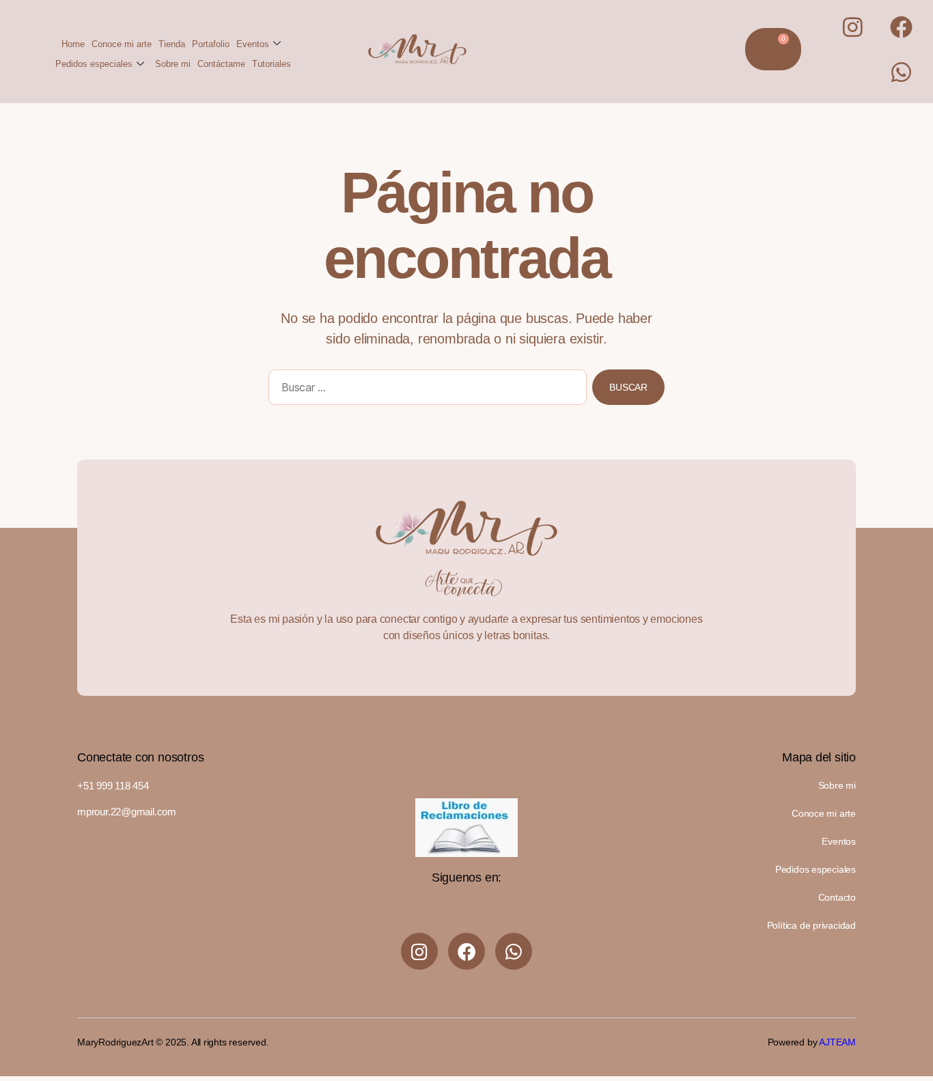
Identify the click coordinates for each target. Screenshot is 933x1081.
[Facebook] (900, 26)
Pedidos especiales (94, 64)
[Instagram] (853, 26)
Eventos (252, 44)
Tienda (171, 44)
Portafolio (210, 44)
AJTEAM (837, 1042)
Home (73, 44)
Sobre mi (173, 64)
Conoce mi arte (122, 44)
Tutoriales (271, 64)
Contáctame (221, 64)
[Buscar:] (425, 389)
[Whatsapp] (900, 71)
